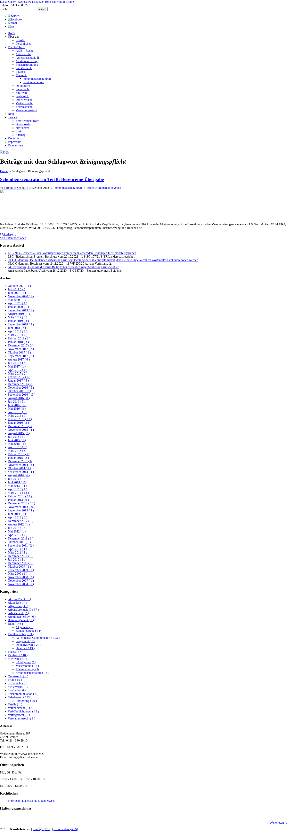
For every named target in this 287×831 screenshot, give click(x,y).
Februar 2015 (19, 454)
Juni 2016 (17, 405)
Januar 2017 (18, 380)
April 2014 (17, 489)
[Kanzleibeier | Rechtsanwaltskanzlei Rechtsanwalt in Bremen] (4, 152)
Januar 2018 (18, 342)
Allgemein (18, 606)
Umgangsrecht (28, 644)
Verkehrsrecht (20, 708)
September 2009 (21, 570)
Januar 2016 (18, 422)
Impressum (14, 800)
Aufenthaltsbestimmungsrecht (38, 637)
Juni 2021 (17, 292)
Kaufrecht (18, 655)
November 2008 (21, 577)
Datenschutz (29, 800)
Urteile (15, 704)
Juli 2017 (16, 363)
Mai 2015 (17, 443)
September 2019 (21, 310)
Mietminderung (28, 669)
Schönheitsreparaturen (68, 187)
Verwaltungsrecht (21, 718)
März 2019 (17, 317)
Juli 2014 (16, 478)
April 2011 (17, 549)
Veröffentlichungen (23, 711)
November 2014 (21, 464)
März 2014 (18, 492)
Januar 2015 (18, 457)
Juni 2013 (17, 514)
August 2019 (19, 313)
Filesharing (26, 701)
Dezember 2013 (21, 503)
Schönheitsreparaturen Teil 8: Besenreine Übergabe (52, 179)
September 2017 (21, 356)
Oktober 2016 (19, 391)
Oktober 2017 (19, 352)
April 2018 (17, 331)
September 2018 (21, 324)
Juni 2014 (17, 482)
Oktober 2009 (19, 566)
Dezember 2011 (20, 538)
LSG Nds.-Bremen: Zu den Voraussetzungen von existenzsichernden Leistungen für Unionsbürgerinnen (72, 253)
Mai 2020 (17, 299)
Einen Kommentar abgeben (104, 187)
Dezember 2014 (20, 461)
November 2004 (21, 584)
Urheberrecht (19, 697)
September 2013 (21, 510)
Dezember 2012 (20, 521)
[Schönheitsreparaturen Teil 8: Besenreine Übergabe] (14, 217)
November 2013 (21, 507)
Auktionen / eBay (22, 616)
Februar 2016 (20, 419)
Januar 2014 (18, 499)
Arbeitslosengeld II (23, 609)
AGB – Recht (19, 599)
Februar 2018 (19, 338)
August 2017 (19, 359)
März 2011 (17, 552)
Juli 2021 (16, 289)
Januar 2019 (18, 320)
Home (4, 171)
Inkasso (15, 651)
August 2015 (19, 433)
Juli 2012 (16, 528)
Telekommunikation (23, 693)
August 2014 (19, 475)
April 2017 (17, 370)
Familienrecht (21, 634)
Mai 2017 (17, 366)
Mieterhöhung (27, 665)
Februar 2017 (19, 377)
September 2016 (21, 394)
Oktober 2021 (19, 285)
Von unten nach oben (13, 238)
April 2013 (17, 517)
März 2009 (17, 573)
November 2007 (21, 580)
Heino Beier (13, 187)
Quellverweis (46, 800)
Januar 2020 (18, 306)
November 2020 (21, 296)
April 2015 (17, 447)
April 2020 (17, 303)
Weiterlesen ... (278, 822)
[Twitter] (13, 16)
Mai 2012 (17, 531)
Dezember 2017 (20, 345)
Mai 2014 (17, 485)
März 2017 (17, 373)
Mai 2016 (17, 408)
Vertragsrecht (19, 715)
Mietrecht (17, 658)
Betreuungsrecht (21, 620)
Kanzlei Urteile (29, 630)
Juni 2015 (17, 440)
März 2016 (17, 415)
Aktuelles (17, 602)
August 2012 (19, 524)
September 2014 (21, 471)
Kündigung (26, 662)
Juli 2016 (16, 401)
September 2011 (21, 545)
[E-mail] (13, 23)
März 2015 (17, 450)
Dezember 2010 (20, 556)
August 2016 (19, 398)
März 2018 (17, 335)
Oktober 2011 (19, 542)
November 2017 (21, 349)
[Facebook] (15, 19)
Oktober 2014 (19, 468)
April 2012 (17, 535)
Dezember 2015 (20, 426)
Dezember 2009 (20, 563)
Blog (15, 623)
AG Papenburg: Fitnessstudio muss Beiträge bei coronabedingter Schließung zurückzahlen (63, 267)
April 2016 (17, 412)
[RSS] (11, 26)
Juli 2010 (16, 559)
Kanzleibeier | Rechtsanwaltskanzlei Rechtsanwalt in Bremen (37, 1)
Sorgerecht (26, 641)
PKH (15, 679)
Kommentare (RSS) (65, 829)
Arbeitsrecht (18, 613)
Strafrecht (17, 690)
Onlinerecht (18, 676)
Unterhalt (25, 648)
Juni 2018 (17, 328)
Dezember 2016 (20, 384)
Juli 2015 (16, 436)
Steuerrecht (18, 686)
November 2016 (21, 387)
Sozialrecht (17, 683)
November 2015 (21, 429)
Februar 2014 (20, 496)
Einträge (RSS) (42, 829)
